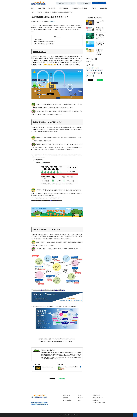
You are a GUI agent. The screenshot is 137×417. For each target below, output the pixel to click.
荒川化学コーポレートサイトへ (66, 3)
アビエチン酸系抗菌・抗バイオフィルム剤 (100, 29)
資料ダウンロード (100, 3)
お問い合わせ (84, 3)
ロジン (96, 68)
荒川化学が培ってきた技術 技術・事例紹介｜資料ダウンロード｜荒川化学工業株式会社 (54, 306)
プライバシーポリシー (99, 402)
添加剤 (99, 73)
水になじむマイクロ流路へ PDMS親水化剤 (100, 43)
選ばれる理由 (41, 8)
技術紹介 (65, 398)
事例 (90, 68)
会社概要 (95, 400)
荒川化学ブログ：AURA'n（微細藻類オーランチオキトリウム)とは (100, 52)
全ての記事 (39, 12)
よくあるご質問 (103, 8)
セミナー (90, 75)
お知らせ (32, 8)
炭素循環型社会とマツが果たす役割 (45, 41)
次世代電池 (99, 70)
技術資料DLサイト (63, 8)
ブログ (80, 395)
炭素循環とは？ (39, 39)
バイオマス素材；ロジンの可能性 (44, 43)
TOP (32, 12)
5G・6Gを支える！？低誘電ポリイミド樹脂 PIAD (100, 36)
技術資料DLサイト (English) (80, 8)
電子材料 (90, 70)
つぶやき (94, 8)
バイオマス (91, 73)
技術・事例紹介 (52, 8)
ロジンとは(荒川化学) (100, 21)
